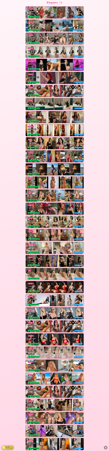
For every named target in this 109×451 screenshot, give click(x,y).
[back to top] (106, 448)
